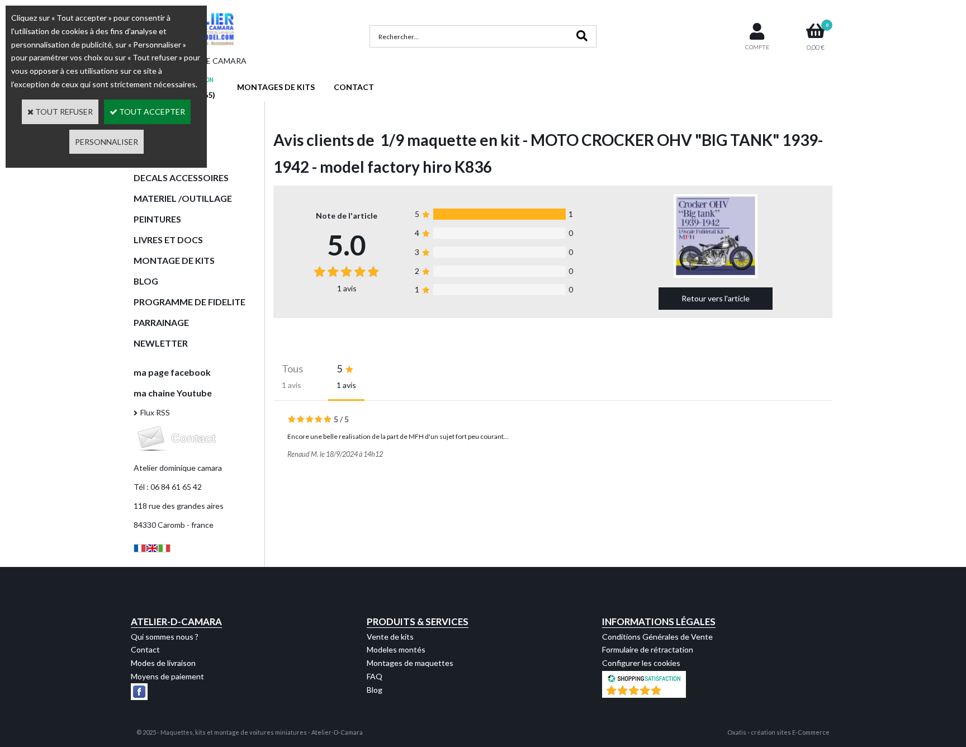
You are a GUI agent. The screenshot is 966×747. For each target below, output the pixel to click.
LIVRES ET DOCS (168, 239)
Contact (145, 649)
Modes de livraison (163, 663)
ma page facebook (172, 372)
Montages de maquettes (410, 663)
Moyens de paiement (167, 676)
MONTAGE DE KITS (174, 260)
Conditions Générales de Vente (657, 636)
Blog (374, 689)
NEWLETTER (161, 343)
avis (347, 288)
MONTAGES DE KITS (276, 87)
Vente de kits (390, 636)
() (673, 692)
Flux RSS (155, 412)
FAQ (374, 676)
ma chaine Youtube (173, 392)
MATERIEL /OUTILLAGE (183, 198)
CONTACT (354, 87)
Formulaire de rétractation (647, 649)
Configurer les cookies (641, 663)
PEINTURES (157, 219)
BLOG (146, 281)
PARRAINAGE (161, 322)
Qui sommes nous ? (164, 636)
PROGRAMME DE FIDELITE (189, 301)
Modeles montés (396, 649)
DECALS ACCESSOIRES (181, 177)
